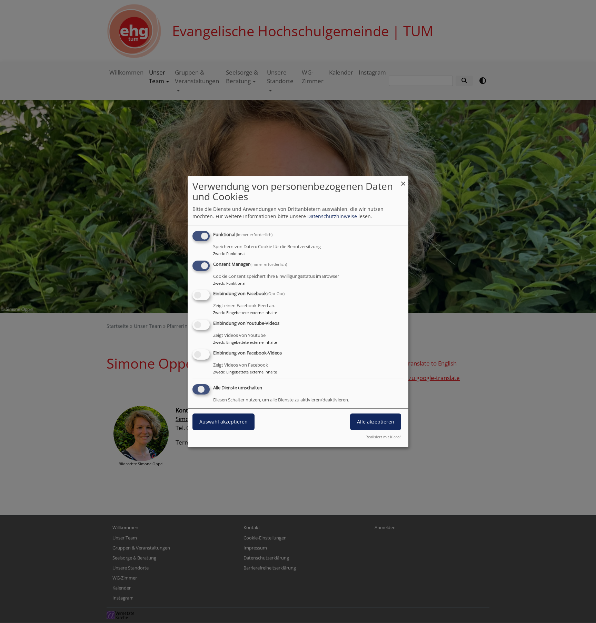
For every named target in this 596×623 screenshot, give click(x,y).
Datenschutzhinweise (332, 216)
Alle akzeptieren (375, 421)
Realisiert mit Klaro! (383, 436)
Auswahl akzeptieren (223, 421)
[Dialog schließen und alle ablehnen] (403, 180)
